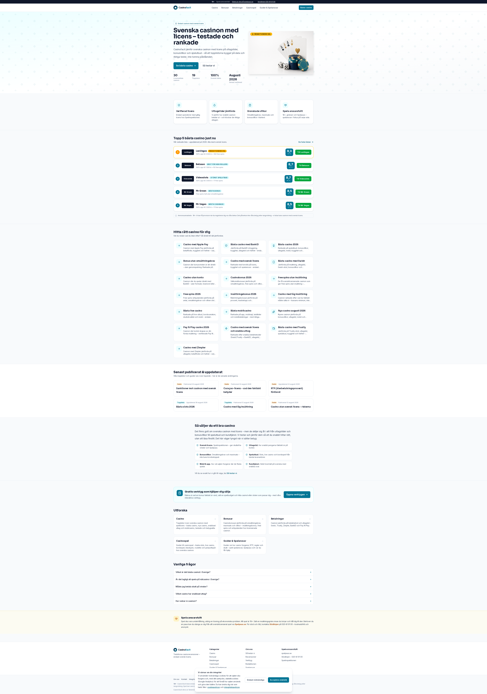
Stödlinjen (274, 624)
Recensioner (251, 657)
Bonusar (225, 8)
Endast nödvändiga (255, 680)
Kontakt (184, 679)
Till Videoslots (303, 179)
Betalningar (237, 8)
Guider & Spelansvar (269, 8)
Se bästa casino (184, 65)
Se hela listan (304, 142)
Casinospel (251, 8)
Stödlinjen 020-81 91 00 (266, 2)
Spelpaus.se (240, 624)
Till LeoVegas (303, 152)
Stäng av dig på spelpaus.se (242, 2)
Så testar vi (209, 65)
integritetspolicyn (232, 687)
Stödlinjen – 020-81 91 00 (292, 657)
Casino (215, 8)
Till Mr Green (303, 192)
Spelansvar (250, 667)
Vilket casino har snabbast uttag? (243, 594)
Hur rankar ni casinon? (243, 601)
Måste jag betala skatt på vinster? (243, 586)
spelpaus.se (287, 653)
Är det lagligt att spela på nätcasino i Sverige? (243, 579)
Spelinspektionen (289, 660)
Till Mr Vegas (303, 205)
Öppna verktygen (295, 494)
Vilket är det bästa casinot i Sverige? (243, 572)
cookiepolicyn (213, 687)
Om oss (176, 679)
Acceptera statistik (278, 680)
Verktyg (249, 660)
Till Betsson (304, 165)
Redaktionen (251, 664)
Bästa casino (306, 7)
